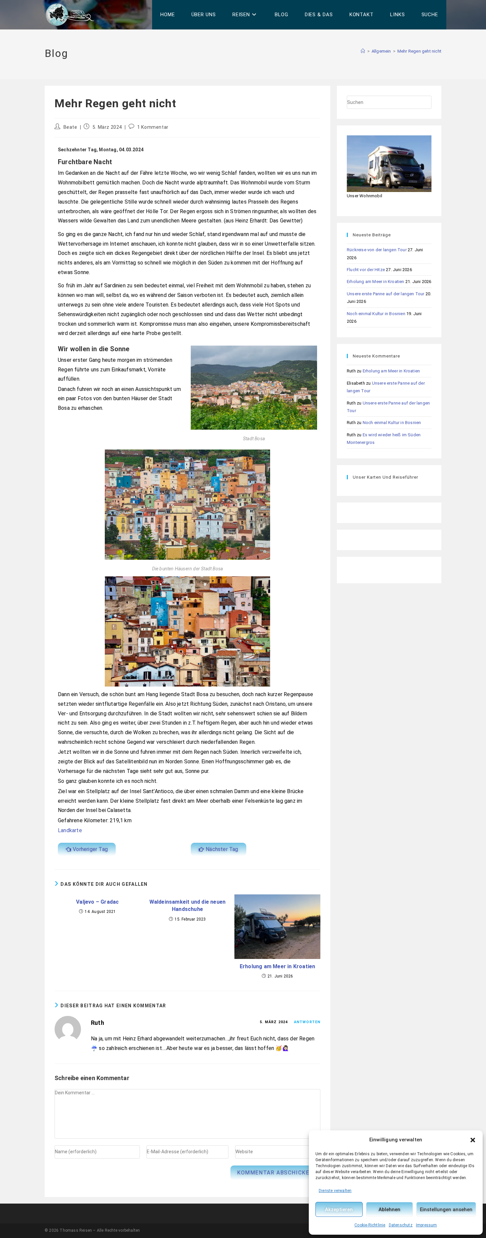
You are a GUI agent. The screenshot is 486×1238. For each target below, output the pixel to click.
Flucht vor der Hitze (366, 269)
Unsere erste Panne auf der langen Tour (386, 293)
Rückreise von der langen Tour (377, 249)
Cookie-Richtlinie (369, 1225)
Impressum (426, 1225)
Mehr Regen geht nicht (419, 51)
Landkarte (70, 830)
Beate (70, 127)
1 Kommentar (153, 127)
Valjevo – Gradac (97, 902)
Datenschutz (401, 1225)
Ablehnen (389, 1210)
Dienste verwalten (335, 1190)
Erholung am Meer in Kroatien (277, 966)
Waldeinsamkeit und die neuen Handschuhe (187, 905)
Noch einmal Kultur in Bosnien (376, 313)
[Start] (363, 51)
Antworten (307, 1022)
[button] (472, 1140)
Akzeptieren (339, 1210)
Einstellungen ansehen (446, 1210)
